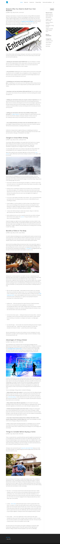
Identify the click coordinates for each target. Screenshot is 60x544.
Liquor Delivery (22, 232)
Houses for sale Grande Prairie (27, 448)
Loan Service (21, 12)
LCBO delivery (28, 248)
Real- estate (13, 503)
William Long (9, 12)
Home (21, 2)
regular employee (15, 114)
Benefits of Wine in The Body (16, 231)
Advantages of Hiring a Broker (16, 340)
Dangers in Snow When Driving (17, 138)
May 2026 (9, 539)
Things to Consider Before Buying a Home (21, 432)
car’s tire (22, 216)
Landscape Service (22, 139)
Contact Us (31, 2)
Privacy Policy (38, 2)
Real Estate (21, 341)
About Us (26, 2)
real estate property (12, 396)
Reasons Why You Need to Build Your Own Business (21, 9)
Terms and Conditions (47, 2)
